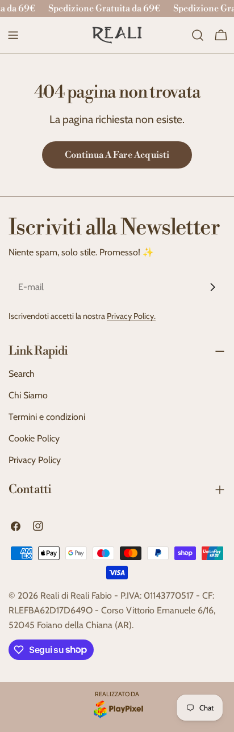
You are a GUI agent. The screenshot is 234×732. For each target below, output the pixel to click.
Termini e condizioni (47, 416)
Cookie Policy (34, 438)
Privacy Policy (35, 460)
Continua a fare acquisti (117, 155)
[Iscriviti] (212, 287)
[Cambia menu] (13, 35)
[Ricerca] (197, 35)
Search (22, 373)
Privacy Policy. (131, 316)
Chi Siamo (28, 395)
